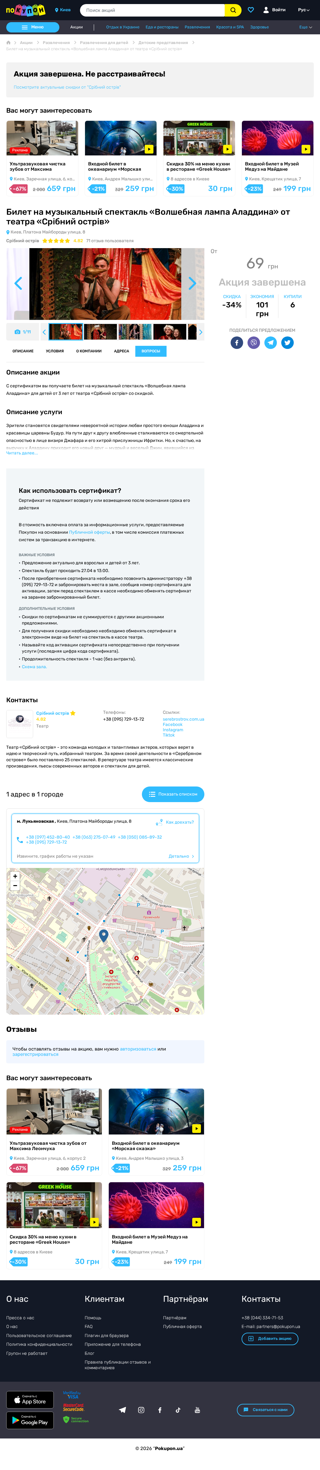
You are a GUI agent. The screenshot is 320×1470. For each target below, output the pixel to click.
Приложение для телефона (113, 1344)
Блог (89, 1353)
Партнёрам (174, 1318)
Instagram (173, 730)
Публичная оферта (182, 1326)
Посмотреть (28, 147)
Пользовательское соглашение (39, 1335)
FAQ (88, 1326)
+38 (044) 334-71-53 (262, 1318)
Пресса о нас (20, 1318)
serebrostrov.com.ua (183, 719)
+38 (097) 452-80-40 (48, 837)
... (22, 453)
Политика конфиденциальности (39, 1344)
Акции (76, 27)
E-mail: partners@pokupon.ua (271, 1326)
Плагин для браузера (107, 1335)
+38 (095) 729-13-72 (46, 842)
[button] (103, 936)
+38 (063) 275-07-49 (93, 837)
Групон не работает (27, 1353)
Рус (302, 9)
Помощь (93, 1318)
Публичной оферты (89, 532)
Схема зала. (34, 666)
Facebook (172, 724)
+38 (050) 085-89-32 (140, 837)
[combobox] (152, 10)
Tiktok (169, 735)
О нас (12, 1326)
